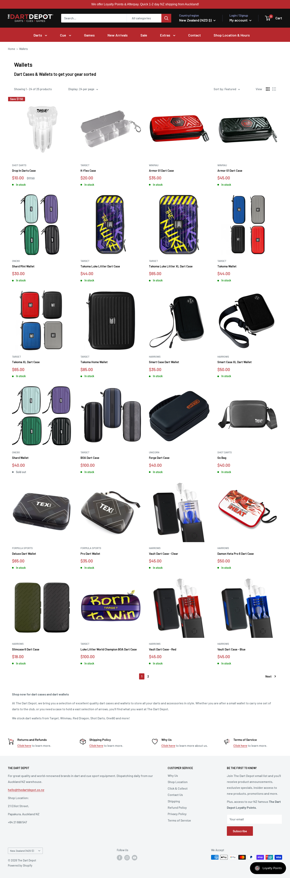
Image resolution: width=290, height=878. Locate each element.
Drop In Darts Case (24, 170)
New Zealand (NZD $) (22, 850)
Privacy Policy (177, 814)
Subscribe (240, 831)
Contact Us (175, 794)
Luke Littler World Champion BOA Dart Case (108, 649)
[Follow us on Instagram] (127, 857)
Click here (24, 745)
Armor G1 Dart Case (161, 170)
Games (89, 35)
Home (11, 49)
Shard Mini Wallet (23, 266)
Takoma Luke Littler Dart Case (100, 266)
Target (84, 165)
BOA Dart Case (89, 457)
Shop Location (178, 782)
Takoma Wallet (227, 266)
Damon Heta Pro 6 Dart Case (235, 553)
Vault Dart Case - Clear (163, 553)
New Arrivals (118, 35)
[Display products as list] (274, 89)
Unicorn (154, 452)
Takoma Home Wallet (94, 362)
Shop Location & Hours (232, 35)
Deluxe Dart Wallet (24, 553)
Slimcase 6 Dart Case (25, 649)
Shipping (174, 801)
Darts (38, 35)
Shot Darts (19, 165)
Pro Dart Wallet (90, 553)
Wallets (23, 49)
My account (238, 20)
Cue (63, 35)
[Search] (166, 18)
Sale (143, 35)
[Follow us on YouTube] (134, 857)
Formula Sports (22, 548)
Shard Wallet (20, 457)
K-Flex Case (88, 170)
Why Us (173, 775)
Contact (194, 35)
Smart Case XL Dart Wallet (234, 362)
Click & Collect (178, 788)
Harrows (155, 356)
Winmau (153, 165)
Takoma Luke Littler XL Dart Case (171, 266)
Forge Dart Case (159, 457)
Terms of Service (179, 820)
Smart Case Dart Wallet (164, 362)
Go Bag (221, 457)
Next (268, 676)
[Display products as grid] (267, 89)
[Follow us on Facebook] (119, 857)
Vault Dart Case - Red (162, 649)
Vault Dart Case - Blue (231, 649)
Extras (165, 35)
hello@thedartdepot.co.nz (26, 790)
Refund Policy (177, 807)
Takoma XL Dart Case (26, 362)
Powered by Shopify (20, 865)
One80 (16, 260)
